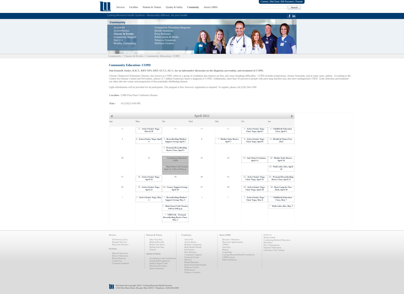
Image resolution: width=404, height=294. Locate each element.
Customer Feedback (120, 263)
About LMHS (211, 7)
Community (193, 7)
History (225, 249)
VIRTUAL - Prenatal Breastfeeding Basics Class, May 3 (175, 217)
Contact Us (117, 261)
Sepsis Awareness (156, 268)
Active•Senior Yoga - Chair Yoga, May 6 (255, 198)
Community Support (193, 254)
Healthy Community (193, 244)
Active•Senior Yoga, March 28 (151, 130)
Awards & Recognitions (159, 261)
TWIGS (225, 244)
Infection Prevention (158, 266)
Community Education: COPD (177, 159)
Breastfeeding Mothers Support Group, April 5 (176, 140)
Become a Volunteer (230, 239)
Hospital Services (119, 242)
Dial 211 (188, 260)
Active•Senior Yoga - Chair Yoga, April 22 (255, 178)
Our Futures (189, 249)
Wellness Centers (191, 267)
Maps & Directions (120, 253)
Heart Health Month (192, 247)
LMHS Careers (228, 257)
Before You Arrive (157, 244)
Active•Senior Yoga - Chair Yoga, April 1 (255, 130)
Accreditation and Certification (162, 258)
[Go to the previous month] (111, 116)
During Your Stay (156, 247)
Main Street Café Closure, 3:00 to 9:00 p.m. (176, 207)
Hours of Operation (120, 256)
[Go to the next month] (292, 116)
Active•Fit (188, 239)
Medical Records (156, 242)
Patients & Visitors (152, 7)
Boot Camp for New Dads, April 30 (283, 188)
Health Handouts (191, 262)
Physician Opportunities (232, 242)
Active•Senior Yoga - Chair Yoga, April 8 (255, 140)
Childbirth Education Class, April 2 (282, 130)
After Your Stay (156, 239)
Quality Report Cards (158, 263)
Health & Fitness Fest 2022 (282, 140)
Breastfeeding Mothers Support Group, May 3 (176, 198)
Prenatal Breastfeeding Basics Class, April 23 (282, 178)
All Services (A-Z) (119, 239)
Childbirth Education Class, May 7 (282, 198)
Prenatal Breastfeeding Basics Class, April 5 (176, 149)
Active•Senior (190, 242)
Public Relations (229, 260)
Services (120, 7)
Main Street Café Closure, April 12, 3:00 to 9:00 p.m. (176, 167)
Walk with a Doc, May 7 (282, 206)
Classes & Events (133, 56)
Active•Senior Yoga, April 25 (151, 188)
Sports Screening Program (195, 265)
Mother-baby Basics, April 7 (229, 140)
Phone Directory (119, 258)
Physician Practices (120, 244)
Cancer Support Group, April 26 (177, 188)
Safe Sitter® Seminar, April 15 (256, 159)
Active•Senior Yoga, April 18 (151, 178)
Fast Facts (226, 247)
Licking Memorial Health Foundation (238, 254)
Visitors (152, 249)
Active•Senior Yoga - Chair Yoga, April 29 (255, 188)
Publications (189, 270)
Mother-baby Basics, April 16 (283, 159)
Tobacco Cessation (192, 272)
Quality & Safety (174, 7)
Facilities (133, 7)
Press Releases (190, 252)
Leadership (227, 252)
